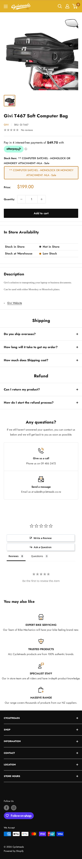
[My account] (67, 6)
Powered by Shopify (13, 851)
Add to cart (41, 213)
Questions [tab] (37, 556)
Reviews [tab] (13, 556)
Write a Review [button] (43, 538)
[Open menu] (6, 6)
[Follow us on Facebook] (6, 807)
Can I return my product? (22, 389)
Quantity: (9, 199)
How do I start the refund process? (29, 402)
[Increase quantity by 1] (42, 199)
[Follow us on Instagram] (13, 807)
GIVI (6, 124)
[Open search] (60, 6)
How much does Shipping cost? (26, 360)
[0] (75, 6)
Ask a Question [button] (42, 547)
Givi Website (14, 303)
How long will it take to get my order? (31, 347)
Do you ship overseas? (20, 334)
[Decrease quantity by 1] (21, 199)
